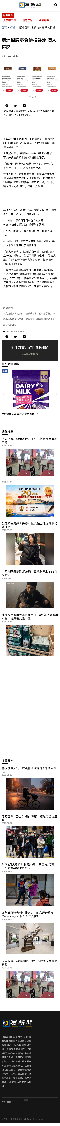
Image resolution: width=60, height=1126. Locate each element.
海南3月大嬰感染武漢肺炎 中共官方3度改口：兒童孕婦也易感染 (28, 866)
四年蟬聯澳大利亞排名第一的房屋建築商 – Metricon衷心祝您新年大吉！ (29, 914)
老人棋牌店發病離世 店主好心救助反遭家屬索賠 (29, 440)
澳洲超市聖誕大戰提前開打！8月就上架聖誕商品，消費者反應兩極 (30, 616)
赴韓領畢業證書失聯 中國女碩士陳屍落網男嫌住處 (29, 525)
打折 (12, 27)
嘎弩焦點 (27, 20)
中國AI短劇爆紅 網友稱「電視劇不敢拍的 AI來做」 (29, 573)
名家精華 (44, 20)
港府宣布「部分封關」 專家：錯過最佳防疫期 (29, 818)
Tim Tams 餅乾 (11, 331)
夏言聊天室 (9, 20)
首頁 (4, 27)
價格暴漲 (21, 331)
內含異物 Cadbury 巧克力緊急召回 (20, 413)
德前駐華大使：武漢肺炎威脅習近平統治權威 (29, 769)
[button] (6, 105)
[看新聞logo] (30, 7)
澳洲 (5, 370)
